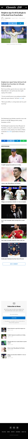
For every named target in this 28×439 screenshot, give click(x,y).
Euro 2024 (9, 131)
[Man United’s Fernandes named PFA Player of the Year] (14, 231)
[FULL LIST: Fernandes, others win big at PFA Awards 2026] (14, 211)
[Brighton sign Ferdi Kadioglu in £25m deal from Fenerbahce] (14, 34)
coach (20, 98)
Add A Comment (14, 263)
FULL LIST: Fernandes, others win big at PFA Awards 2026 (13, 221)
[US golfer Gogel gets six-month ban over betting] (14, 156)
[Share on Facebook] (5, 23)
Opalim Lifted (7, 18)
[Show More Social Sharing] (25, 23)
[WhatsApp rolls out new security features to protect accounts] (3, 343)
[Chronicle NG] (14, 7)
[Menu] (2, 7)
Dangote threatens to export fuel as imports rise (16, 328)
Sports (13, 431)
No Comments (22, 18)
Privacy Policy (11, 322)
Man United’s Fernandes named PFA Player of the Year (13, 240)
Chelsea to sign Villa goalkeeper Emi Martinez (10, 183)
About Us (24, 431)
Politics (4, 431)
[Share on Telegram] (20, 23)
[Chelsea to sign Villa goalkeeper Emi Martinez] (14, 174)
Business (18, 431)
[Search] (26, 7)
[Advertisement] (14, 63)
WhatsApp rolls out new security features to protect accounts (17, 342)
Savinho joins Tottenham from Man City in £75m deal (12, 259)
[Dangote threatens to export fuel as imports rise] (3, 330)
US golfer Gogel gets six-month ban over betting (11, 165)
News (8, 431)
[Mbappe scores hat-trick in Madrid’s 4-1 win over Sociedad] (14, 193)
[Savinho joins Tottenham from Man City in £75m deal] (14, 250)
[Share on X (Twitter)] (12, 23)
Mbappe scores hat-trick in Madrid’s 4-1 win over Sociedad (13, 202)
